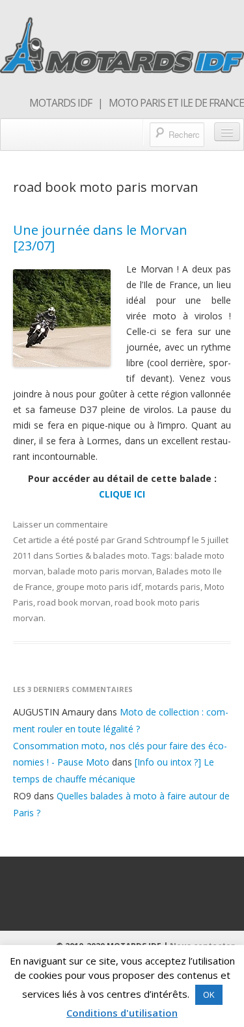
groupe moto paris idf (98, 587)
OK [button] (209, 994)
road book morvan (74, 602)
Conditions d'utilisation (122, 1012)
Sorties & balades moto (101, 555)
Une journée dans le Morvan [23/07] (100, 237)
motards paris (172, 587)
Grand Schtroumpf (153, 540)
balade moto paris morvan (99, 571)
